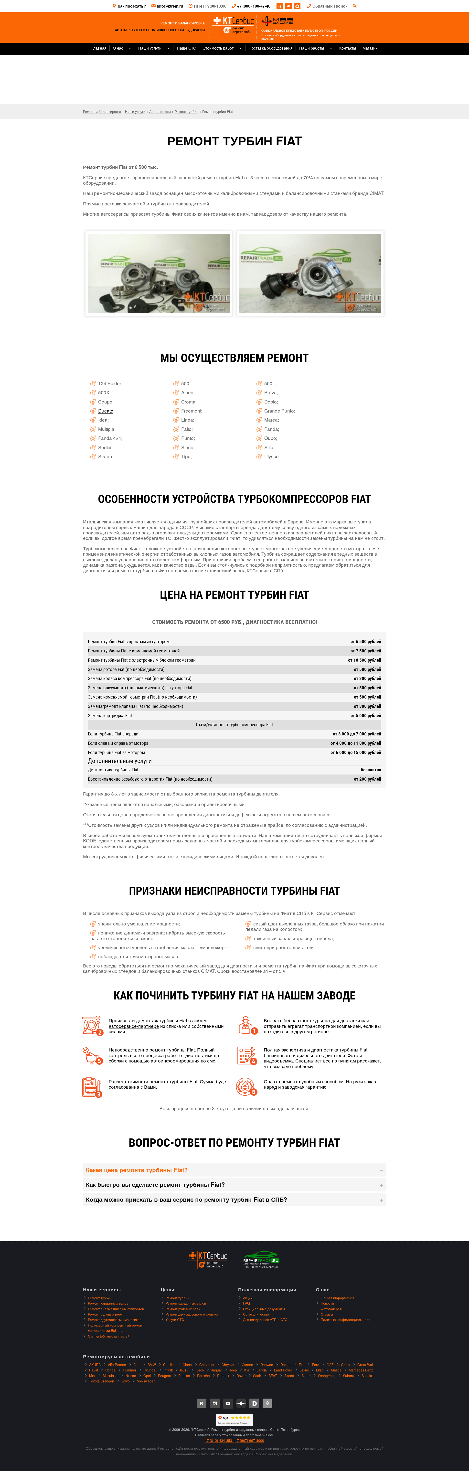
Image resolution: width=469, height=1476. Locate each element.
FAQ (246, 1303)
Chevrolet (206, 1364)
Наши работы (311, 48)
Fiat (302, 1364)
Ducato (105, 410)
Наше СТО (186, 48)
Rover (241, 1375)
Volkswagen (146, 1381)
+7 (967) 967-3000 (249, 1440)
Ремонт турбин (100, 1297)
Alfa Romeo (117, 1364)
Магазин (370, 48)
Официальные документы (264, 1308)
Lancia (261, 1370)
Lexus (304, 1370)
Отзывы (327, 1314)
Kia (246, 1370)
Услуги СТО (175, 1319)
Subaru (348, 1375)
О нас (118, 48)
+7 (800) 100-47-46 (253, 6)
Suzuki (367, 1375)
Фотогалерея (331, 1308)
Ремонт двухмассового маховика (192, 1314)
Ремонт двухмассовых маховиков (114, 1319)
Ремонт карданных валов (108, 1303)
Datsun (285, 1364)
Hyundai (150, 1370)
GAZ (330, 1364)
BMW (152, 1364)
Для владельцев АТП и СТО (265, 1319)
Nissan (131, 1375)
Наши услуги (149, 48)
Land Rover (283, 1370)
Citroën (247, 1364)
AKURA (95, 1364)
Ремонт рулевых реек (105, 1314)
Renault (223, 1375)
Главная (99, 48)
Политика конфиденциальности (346, 1319)
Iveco (200, 1370)
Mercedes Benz (361, 1370)
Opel (147, 1375)
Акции (248, 1297)
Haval (93, 1370)
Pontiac (184, 1375)
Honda (110, 1370)
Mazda (336, 1370)
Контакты (347, 48)
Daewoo (266, 1364)
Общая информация (337, 1297)
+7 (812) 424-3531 (219, 1440)
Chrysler (228, 1364)
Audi (136, 1364)
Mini (92, 1375)
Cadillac (169, 1364)
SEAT (272, 1375)
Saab (257, 1375)
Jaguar (216, 1370)
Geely (345, 1364)
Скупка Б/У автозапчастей (108, 1336)
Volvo (125, 1381)
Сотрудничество (256, 1314)
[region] (234, 79)
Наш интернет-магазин (261, 1267)
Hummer (129, 1370)
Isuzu (184, 1370)
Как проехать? (132, 6)
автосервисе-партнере (134, 1025)
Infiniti (168, 1370)
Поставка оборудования (271, 48)
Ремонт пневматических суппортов (116, 1308)
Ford (315, 1364)
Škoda (289, 1375)
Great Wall (365, 1364)
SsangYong (327, 1375)
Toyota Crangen (101, 1381)
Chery (187, 1364)
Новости (327, 1303)
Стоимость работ (218, 48)
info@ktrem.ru (170, 6)
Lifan (320, 1370)
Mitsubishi (110, 1375)
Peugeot (164, 1375)
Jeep (233, 1370)
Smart (306, 1375)
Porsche (203, 1375)
